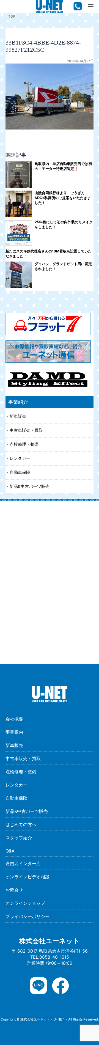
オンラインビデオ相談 (28, 876)
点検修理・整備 (24, 444)
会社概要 (14, 719)
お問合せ (14, 890)
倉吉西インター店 (23, 863)
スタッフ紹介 (19, 837)
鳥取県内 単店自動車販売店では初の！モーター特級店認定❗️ (63, 166)
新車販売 (18, 416)
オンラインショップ (25, 903)
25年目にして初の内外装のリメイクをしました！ (64, 224)
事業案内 (14, 732)
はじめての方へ (21, 824)
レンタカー (20, 458)
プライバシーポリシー (28, 916)
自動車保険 (20, 472)
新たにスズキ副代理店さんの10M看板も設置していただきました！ (49, 253)
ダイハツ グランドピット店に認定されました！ (63, 266)
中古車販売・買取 (26, 430)
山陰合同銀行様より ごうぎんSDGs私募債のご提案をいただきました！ (63, 198)
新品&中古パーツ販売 (30, 486)
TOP (11, 16)
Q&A (10, 851)
